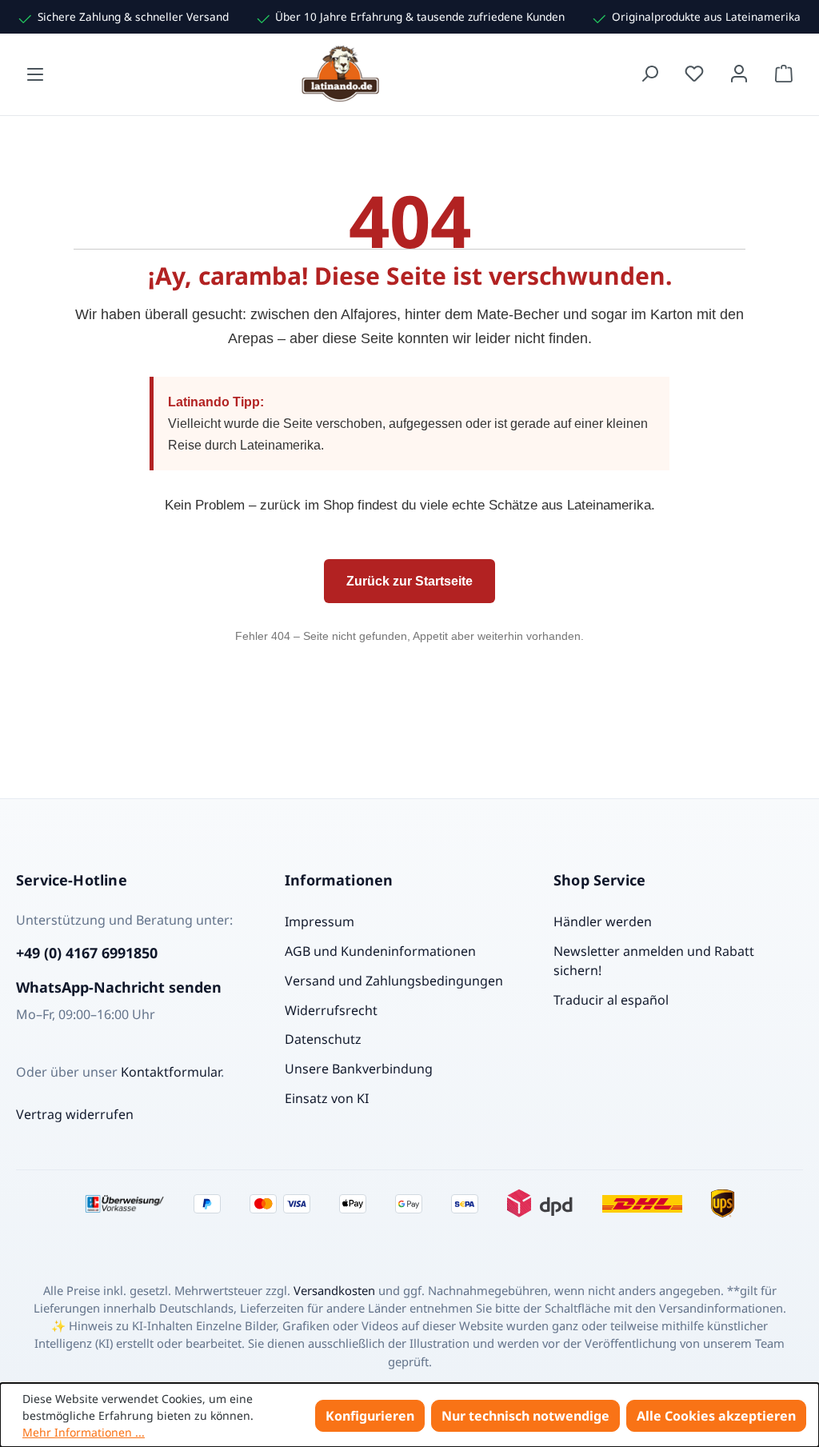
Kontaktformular (171, 1072)
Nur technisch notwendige (525, 1416)
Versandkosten (334, 1290)
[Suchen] (649, 73)
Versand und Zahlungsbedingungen (394, 980)
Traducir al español (611, 1000)
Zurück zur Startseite (409, 581)
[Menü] (35, 73)
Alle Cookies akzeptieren (716, 1416)
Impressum (319, 921)
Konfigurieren (370, 1416)
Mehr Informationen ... (83, 1432)
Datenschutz (323, 1039)
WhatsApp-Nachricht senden (119, 987)
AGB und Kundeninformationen (380, 951)
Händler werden (602, 921)
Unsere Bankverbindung (359, 1068)
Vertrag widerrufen (75, 1114)
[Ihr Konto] (739, 73)
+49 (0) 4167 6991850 (87, 952)
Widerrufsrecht (331, 1010)
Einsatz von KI (327, 1098)
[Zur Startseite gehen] (342, 73)
